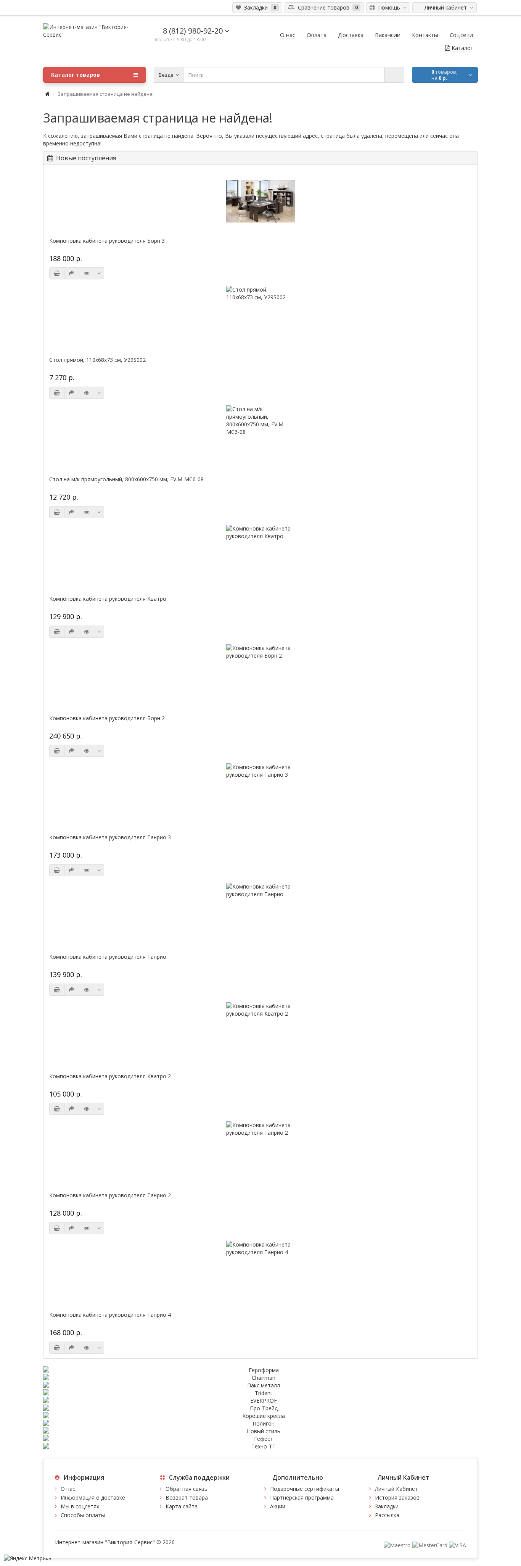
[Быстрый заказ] (71, 273)
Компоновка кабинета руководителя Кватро (107, 598)
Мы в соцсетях (80, 1506)
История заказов (397, 1497)
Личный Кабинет (396, 1488)
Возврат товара (187, 1497)
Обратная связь (186, 1488)
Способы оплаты (83, 1515)
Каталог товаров (75, 74)
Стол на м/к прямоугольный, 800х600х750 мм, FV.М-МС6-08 (126, 479)
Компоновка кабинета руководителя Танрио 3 (110, 837)
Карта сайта (182, 1506)
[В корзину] (56, 273)
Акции (277, 1506)
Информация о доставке (93, 1497)
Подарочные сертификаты (304, 1488)
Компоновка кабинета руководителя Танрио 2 (110, 1195)
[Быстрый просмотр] (86, 273)
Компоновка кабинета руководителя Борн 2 (107, 718)
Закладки (387, 1506)
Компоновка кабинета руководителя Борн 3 (107, 240)
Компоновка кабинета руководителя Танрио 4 (110, 1314)
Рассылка (387, 1515)
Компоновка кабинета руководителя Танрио (107, 956)
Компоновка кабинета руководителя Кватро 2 (110, 1076)
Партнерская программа (302, 1497)
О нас (68, 1488)
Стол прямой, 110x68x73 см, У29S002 (97, 359)
